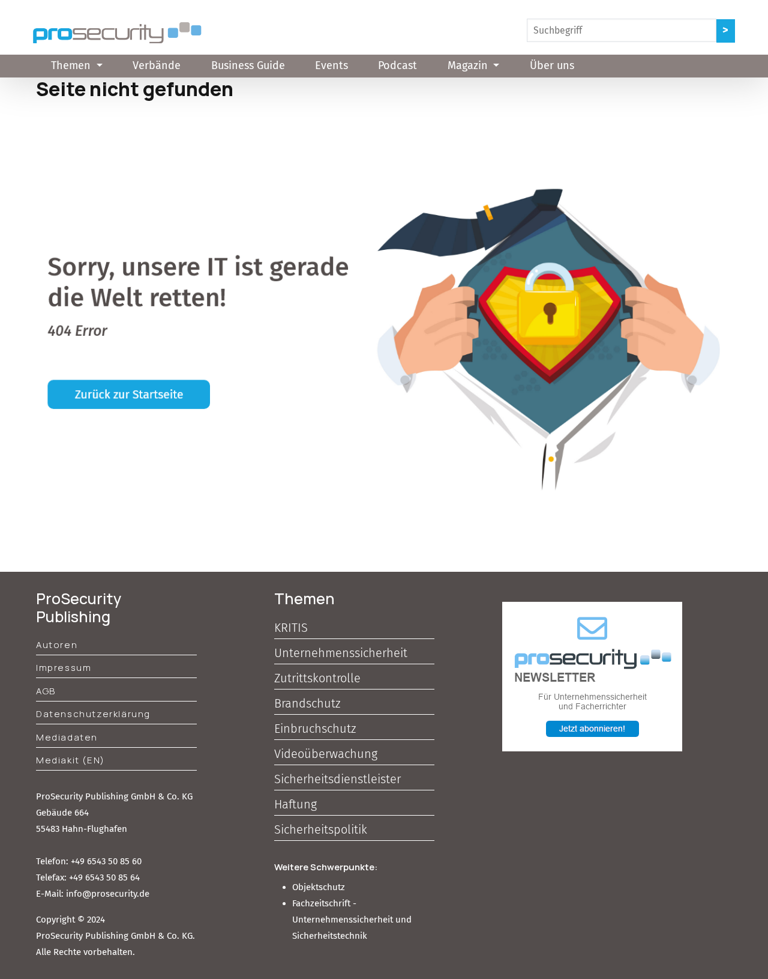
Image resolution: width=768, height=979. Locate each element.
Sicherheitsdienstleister (337, 779)
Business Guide (248, 65)
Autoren (56, 644)
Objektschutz (318, 887)
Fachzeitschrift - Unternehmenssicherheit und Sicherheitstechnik (352, 919)
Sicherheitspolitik (320, 829)
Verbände (157, 65)
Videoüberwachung (325, 754)
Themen (72, 65)
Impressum (63, 667)
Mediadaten (67, 737)
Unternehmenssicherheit (340, 653)
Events (331, 65)
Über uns (552, 65)
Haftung (295, 804)
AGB (46, 691)
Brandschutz (307, 703)
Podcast (397, 65)
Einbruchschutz (315, 728)
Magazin (469, 65)
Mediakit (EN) (70, 760)
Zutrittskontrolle (317, 678)
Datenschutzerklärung (93, 714)
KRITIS (291, 627)
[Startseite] (117, 32)
